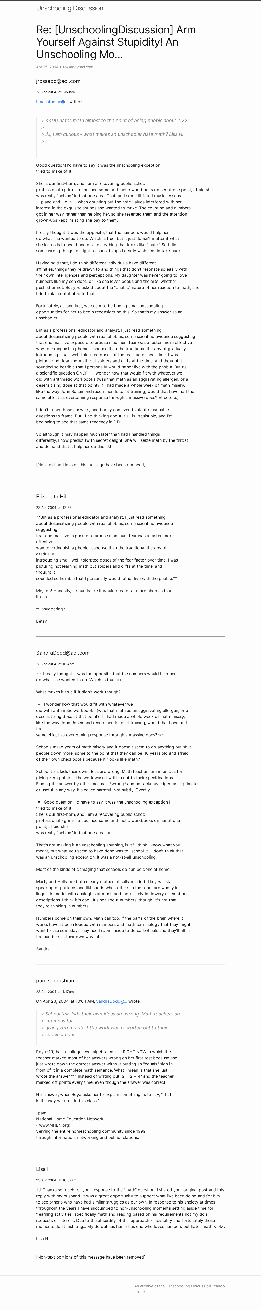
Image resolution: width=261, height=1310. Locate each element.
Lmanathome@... (52, 101)
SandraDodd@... (111, 1001)
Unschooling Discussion (69, 8)
